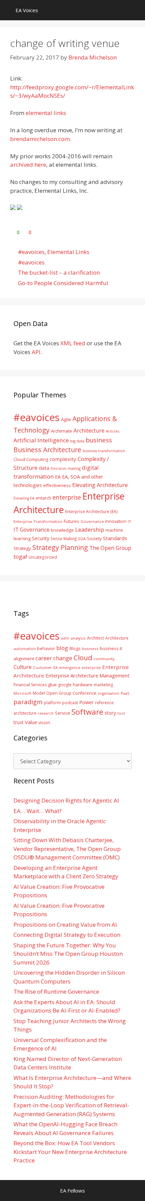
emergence (69, 667)
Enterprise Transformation (37, 521)
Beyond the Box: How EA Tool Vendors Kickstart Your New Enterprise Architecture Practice (70, 1151)
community (104, 658)
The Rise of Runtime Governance (56, 991)
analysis (78, 638)
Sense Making (64, 538)
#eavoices (31, 252)
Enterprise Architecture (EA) (91, 511)
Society (94, 538)
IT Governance (31, 529)
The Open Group (110, 548)
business (99, 440)
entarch (43, 498)
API (36, 352)
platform (52, 702)
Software (87, 712)
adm (65, 638)
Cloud (83, 657)
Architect (95, 638)
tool (121, 713)
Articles (112, 431)
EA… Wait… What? (37, 811)
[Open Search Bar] (135, 10)
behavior (46, 648)
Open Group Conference (71, 693)
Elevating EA (23, 498)
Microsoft (22, 693)
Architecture (89, 430)
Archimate (61, 431)
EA (58, 477)
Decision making (66, 468)
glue (52, 685)
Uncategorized (43, 557)
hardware (82, 685)
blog (62, 648)
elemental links (46, 113)
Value (31, 722)
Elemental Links (68, 252)
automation (24, 648)
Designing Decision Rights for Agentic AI (66, 800)
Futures (71, 521)
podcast (70, 703)
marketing (103, 685)
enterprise (67, 497)
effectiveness (57, 485)
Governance (92, 521)
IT (129, 521)
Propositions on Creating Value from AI (65, 924)
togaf (20, 556)
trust (18, 722)
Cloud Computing (30, 459)
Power (86, 702)
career (43, 658)
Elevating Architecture (100, 485)
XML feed (72, 343)
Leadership (89, 529)
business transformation (104, 450)
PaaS (125, 693)
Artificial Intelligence (41, 440)
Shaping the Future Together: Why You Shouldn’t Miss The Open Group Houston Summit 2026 (68, 953)
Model (39, 693)
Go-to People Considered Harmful (63, 283)
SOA (82, 538)
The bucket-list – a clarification (59, 272)
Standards (115, 538)
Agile (66, 419)
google (64, 685)
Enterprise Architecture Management (87, 675)
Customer (42, 667)
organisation (108, 693)
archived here (28, 164)
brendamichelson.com (40, 139)
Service (62, 713)
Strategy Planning (60, 547)
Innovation (115, 521)
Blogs (75, 648)
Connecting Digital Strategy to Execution (66, 935)
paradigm (27, 701)
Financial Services (30, 685)
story (110, 713)
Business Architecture (47, 449)
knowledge (62, 530)
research (46, 713)
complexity (63, 459)
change (62, 658)
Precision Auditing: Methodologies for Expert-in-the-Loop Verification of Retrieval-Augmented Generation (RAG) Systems (71, 1105)
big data (77, 440)
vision (44, 722)
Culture (22, 667)
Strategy (22, 548)
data (44, 467)
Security (40, 538)
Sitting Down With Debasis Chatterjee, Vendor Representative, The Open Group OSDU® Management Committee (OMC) (67, 848)
